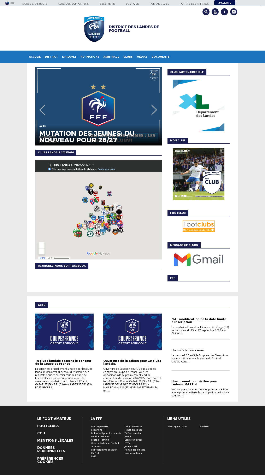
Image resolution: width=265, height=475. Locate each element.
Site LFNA (204, 426)
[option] (98, 106)
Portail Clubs (159, 3)
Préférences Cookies (50, 460)
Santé (128, 436)
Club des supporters (73, 3)
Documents (161, 56)
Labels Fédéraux (133, 426)
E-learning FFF (98, 430)
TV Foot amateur (133, 433)
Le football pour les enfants (106, 433)
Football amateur (100, 436)
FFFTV (127, 443)
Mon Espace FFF (99, 426)
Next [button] (154, 107)
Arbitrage (111, 56)
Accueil (35, 56)
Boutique (132, 3)
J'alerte (224, 2)
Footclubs (48, 426)
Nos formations (133, 453)
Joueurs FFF (131, 446)
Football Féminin (100, 440)
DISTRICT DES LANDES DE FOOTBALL (134, 29)
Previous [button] (42, 107)
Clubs (128, 56)
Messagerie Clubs (177, 426)
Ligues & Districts (34, 3)
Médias (142, 56)
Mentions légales (55, 440)
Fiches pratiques (133, 430)
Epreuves (69, 56)
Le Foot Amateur (54, 418)
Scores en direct (133, 440)
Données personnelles (51, 449)
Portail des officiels (194, 3)
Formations (90, 56)
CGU (41, 433)
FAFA (93, 456)
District (51, 56)
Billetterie (107, 3)
